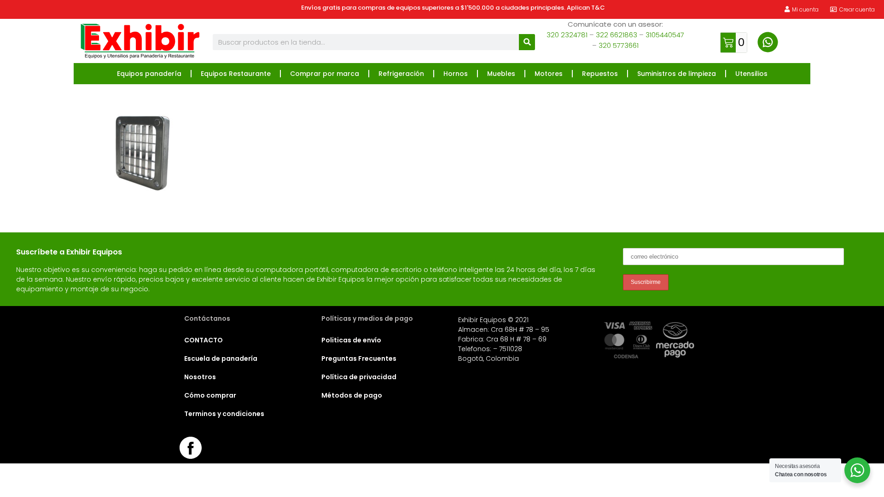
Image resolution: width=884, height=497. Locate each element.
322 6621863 (616, 35)
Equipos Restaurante (236, 73)
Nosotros (200, 376)
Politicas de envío (351, 340)
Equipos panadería (149, 73)
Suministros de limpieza (676, 73)
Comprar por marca (324, 73)
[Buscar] (527, 42)
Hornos (455, 73)
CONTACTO (203, 340)
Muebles (501, 73)
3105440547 (665, 35)
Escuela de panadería (220, 358)
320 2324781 (567, 35)
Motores (549, 73)
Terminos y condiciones (224, 413)
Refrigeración (401, 73)
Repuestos (600, 73)
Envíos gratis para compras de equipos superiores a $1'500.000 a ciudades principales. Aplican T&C (453, 7)
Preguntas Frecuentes (358, 358)
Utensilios (751, 73)
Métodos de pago (351, 395)
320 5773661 (619, 45)
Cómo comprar (210, 395)
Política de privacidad (358, 376)
